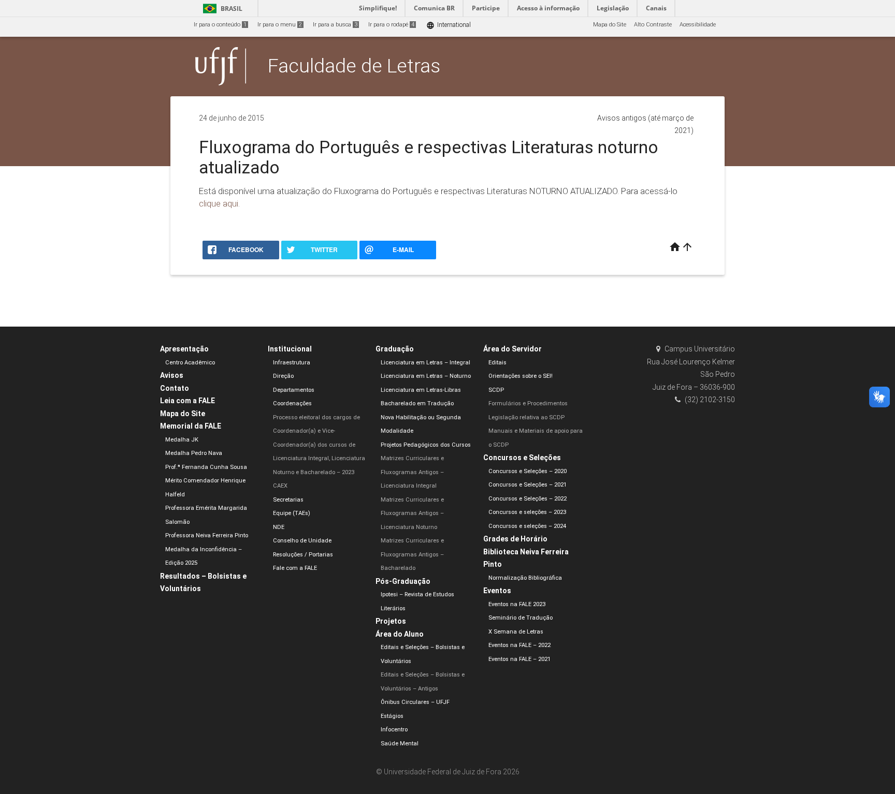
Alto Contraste (653, 24)
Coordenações (292, 403)
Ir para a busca (335, 24)
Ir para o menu (279, 24)
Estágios (392, 716)
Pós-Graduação (403, 581)
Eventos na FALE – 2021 (519, 659)
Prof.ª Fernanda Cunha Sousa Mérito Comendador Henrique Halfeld (206, 481)
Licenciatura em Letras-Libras (421, 390)
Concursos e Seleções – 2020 (527, 471)
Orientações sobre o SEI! (520, 376)
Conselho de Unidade (302, 540)
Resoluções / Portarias (303, 554)
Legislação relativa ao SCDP (526, 417)
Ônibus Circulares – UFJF (415, 702)
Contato (174, 388)
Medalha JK (181, 439)
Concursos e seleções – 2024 (527, 526)
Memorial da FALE (190, 426)
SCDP (496, 390)
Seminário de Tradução (520, 617)
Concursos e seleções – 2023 (527, 512)
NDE (278, 527)
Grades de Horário (515, 539)
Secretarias (288, 499)
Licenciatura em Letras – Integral (425, 362)
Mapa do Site (609, 24)
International (448, 25)
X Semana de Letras (515, 631)
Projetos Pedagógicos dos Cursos (426, 445)
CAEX (280, 485)
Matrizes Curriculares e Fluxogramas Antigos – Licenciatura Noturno (412, 513)
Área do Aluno (400, 634)
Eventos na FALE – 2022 (519, 645)
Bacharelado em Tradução (417, 403)
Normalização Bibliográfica (525, 578)
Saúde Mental (399, 743)
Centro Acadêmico (190, 362)
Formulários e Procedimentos (528, 403)
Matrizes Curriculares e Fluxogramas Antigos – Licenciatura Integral (412, 472)
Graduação (395, 349)
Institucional (290, 349)
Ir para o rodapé (391, 24)
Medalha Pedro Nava (193, 453)
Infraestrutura (291, 362)
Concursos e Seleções (522, 457)
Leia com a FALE (187, 400)
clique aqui (218, 203)
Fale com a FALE (295, 568)
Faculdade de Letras (354, 65)
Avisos (171, 375)
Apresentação (184, 349)
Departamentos (293, 390)
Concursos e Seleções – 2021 (527, 484)
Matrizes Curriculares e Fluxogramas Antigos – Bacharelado (412, 554)
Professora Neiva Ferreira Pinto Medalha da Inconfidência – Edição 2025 (206, 549)
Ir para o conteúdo (220, 24)
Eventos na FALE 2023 (516, 604)
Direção (283, 376)
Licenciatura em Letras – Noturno (426, 376)
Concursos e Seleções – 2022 (527, 498)
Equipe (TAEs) (291, 513)
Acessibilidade (698, 24)
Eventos (497, 590)
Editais (497, 362)
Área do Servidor (512, 349)
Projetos (391, 621)
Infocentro (394, 729)
